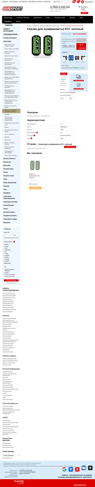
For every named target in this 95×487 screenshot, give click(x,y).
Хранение (8, 140)
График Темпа (6, 424)
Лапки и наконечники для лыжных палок (11, 82)
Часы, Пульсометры (11, 155)
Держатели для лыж (11, 56)
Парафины (6, 193)
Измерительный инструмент (10, 63)
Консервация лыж (8, 371)
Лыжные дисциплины (9, 430)
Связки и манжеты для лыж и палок (11, 110)
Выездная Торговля (8, 352)
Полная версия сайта (80, 485)
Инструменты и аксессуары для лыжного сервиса (10, 73)
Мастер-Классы (7, 338)
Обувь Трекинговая (9, 182)
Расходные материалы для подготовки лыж (12, 96)
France (65, 62)
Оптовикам (23, 2)
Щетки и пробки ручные (10, 143)
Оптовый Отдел (7, 326)
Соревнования (6, 420)
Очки (5, 189)
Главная (5, 2)
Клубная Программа (8, 343)
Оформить (84, 13)
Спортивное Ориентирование (9, 197)
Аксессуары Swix (7, 391)
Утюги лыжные (9, 134)
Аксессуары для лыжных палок (10, 45)
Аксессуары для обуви (12, 49)
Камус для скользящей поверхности (12, 78)
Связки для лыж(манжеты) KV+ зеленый (34, 175)
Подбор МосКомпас (8, 387)
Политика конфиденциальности (70, 477)
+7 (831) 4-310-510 (60, 7)
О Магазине (13, 2)
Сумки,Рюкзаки (8, 205)
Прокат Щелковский (8, 332)
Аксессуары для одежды (10, 52)
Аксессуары (7, 41)
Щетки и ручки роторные (9, 147)
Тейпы (7, 127)
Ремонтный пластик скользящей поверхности (11, 101)
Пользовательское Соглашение (80, 475)
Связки (7, 272)
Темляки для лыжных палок (11, 130)
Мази (5, 179)
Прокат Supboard (7, 336)
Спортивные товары (10, 219)
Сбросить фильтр (11, 283)
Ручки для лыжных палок (11, 106)
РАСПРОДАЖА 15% (8, 299)
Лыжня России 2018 (8, 447)
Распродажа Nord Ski (8, 307)
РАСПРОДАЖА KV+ (7, 305)
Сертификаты (6, 349)
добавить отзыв (63, 80)
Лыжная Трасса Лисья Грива (10, 422)
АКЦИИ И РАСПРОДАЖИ (8, 30)
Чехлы (5, 209)
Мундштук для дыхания (9, 86)
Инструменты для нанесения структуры (11, 68)
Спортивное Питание (10, 202)
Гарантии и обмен (78, 88)
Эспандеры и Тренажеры (9, 152)
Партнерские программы (9, 318)
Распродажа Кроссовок (9, 297)
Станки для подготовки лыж (12, 123)
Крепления (7, 162)
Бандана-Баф (6, 379)
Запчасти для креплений (9, 59)
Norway (77, 62)
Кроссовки (6, 165)
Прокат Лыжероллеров (9, 334)
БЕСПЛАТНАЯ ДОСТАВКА (9, 295)
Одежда (6, 186)
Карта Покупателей (8, 406)
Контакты (46, 2)
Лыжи (5, 172)
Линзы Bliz (5, 377)
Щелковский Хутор (8, 428)
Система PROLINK (7, 395)
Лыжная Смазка (7, 365)
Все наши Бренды (7, 458)
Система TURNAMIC (8, 385)
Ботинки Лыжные (9, 158)
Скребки (7, 114)
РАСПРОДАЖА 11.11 (8, 303)
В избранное (82, 46)
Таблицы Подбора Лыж (9, 362)
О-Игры (4, 393)
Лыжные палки (8, 176)
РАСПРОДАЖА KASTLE (8, 301)
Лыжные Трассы (7, 445)
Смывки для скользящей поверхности (9, 119)
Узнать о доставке (78, 80)
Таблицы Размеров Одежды (10, 360)
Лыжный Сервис (9, 212)
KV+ (71, 62)
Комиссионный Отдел (8, 347)
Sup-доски (6, 222)
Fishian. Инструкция (8, 399)
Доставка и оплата (35, 2)
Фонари (7, 137)
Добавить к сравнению (63, 74)
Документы (87, 477)
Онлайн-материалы (10, 38)
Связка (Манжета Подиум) (9, 270)
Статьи (4, 397)
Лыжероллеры (8, 169)
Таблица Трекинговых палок (10, 389)
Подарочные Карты (10, 215)
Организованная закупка (9, 309)
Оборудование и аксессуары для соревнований (10, 91)
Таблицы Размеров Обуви (10, 358)
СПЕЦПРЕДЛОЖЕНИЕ (10, 34)
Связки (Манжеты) (10, 274)
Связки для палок (10, 276)
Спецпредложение (8, 311)
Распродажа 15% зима (9, 293)
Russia (83, 62)
